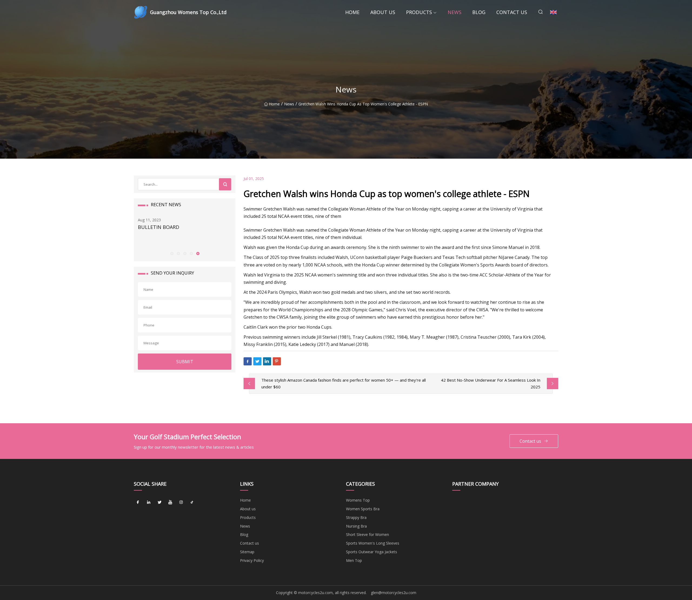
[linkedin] (149, 502)
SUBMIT (184, 362)
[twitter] (159, 502)
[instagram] (181, 502)
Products (419, 12)
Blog (478, 12)
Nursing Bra (356, 526)
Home (352, 12)
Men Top (354, 560)
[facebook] (138, 502)
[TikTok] (192, 502)
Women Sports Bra (363, 508)
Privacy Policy (252, 560)
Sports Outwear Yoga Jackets (371, 551)
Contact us (511, 12)
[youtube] (170, 502)
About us (382, 12)
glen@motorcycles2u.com (393, 592)
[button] (171, 253)
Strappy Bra (356, 517)
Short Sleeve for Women (367, 534)
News (454, 12)
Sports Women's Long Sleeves (372, 543)
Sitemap (247, 551)
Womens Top (358, 500)
